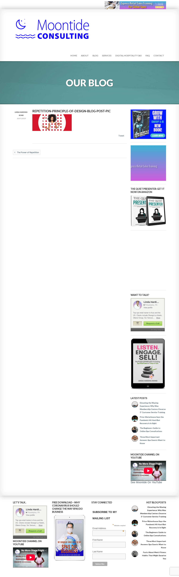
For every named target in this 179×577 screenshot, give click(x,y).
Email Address (108, 528)
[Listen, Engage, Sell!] (148, 364)
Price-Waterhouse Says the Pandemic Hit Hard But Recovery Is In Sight (152, 420)
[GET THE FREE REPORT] (70, 537)
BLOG (95, 55)
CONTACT (159, 55)
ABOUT (85, 55)
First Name (98, 540)
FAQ (147, 55)
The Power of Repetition (28, 152)
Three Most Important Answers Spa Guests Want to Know (152, 440)
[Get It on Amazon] (148, 211)
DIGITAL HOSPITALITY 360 (128, 55)
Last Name (98, 551)
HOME (73, 55)
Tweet (121, 135)
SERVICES (106, 55)
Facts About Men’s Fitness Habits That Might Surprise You (154, 555)
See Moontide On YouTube (146, 482)
